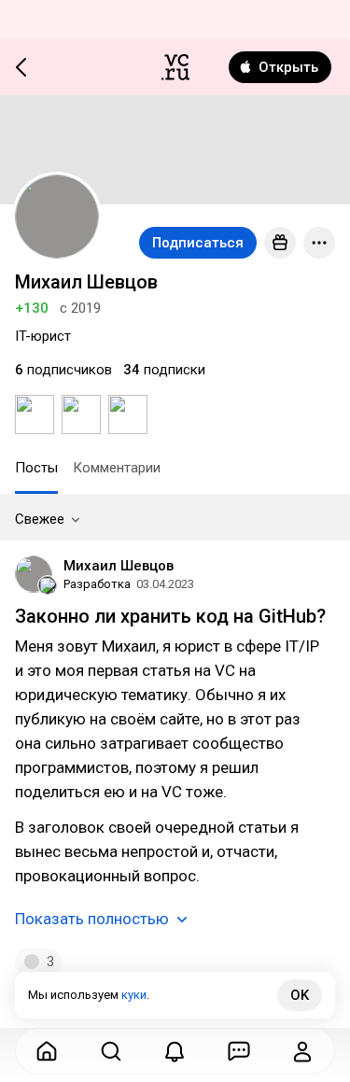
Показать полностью (92, 918)
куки (134, 995)
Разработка (97, 584)
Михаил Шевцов (118, 565)
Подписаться (198, 242)
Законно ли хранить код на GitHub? (170, 616)
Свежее (39, 519)
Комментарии (117, 467)
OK (299, 995)
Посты (36, 467)
